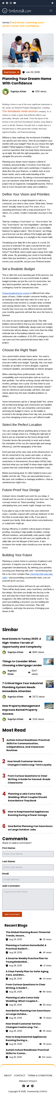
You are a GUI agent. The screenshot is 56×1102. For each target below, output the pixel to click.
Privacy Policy (28, 1081)
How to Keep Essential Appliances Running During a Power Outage (28, 813)
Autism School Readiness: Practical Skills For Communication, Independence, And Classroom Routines (28, 745)
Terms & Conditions (40, 1075)
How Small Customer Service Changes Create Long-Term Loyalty (29, 763)
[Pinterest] (32, 1086)
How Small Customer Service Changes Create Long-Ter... (23, 1025)
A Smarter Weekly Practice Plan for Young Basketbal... (27, 960)
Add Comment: (11, 886)
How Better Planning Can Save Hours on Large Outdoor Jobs (30, 828)
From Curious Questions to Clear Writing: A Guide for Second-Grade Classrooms (29, 779)
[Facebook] (7, 3)
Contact (19, 1075)
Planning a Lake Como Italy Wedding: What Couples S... (22, 999)
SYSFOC (43, 1091)
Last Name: (8, 861)
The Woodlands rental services (20, 111)
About (8, 1075)
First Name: (9, 848)
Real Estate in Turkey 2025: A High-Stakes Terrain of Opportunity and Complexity (21, 642)
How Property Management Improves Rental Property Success (21, 710)
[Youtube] (14, 3)
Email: (5, 873)
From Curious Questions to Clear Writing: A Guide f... (25, 986)
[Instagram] (11, 3)
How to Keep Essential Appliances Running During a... (26, 1038)
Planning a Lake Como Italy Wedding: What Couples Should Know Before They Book (27, 797)
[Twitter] (3, 3)
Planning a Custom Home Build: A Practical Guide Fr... (26, 947)
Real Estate (10, 72)
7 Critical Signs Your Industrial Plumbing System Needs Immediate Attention (22, 687)
